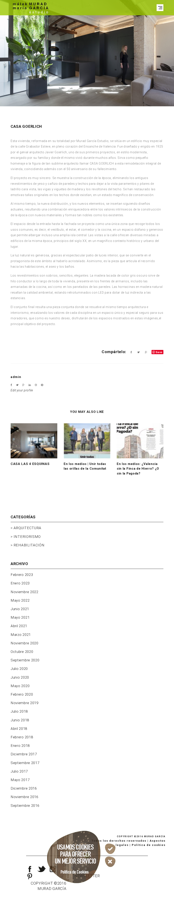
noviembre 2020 (24, 643)
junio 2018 (20, 720)
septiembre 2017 (25, 763)
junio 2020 (20, 677)
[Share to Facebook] (131, 352)
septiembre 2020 (25, 660)
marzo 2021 (21, 634)
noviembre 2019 (24, 703)
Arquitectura (27, 528)
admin (16, 377)
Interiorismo (27, 536)
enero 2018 (20, 745)
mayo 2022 (20, 600)
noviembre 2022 (24, 592)
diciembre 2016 (24, 788)
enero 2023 (20, 583)
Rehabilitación (29, 545)
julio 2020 (19, 668)
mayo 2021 (20, 617)
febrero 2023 (22, 575)
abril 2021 (19, 626)
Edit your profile (22, 390)
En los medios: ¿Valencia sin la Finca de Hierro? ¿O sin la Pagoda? (138, 468)
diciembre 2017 (24, 754)
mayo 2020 (20, 686)
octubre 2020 (22, 651)
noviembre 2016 (24, 797)
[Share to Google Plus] (146, 352)
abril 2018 (19, 728)
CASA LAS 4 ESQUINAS (30, 464)
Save (159, 352)
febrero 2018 (22, 737)
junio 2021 (20, 609)
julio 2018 (19, 711)
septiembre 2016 (25, 805)
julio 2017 (19, 771)
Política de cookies (149, 845)
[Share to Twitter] (138, 352)
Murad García (155, 836)
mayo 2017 (20, 780)
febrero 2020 (22, 694)
